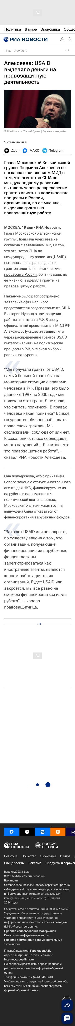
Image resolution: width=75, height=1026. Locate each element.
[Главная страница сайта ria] (25, 39)
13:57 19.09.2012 (15, 50)
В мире (65, 856)
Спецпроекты (14, 863)
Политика (11, 856)
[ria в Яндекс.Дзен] (27, 832)
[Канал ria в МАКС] (11, 832)
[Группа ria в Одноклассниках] (57, 832)
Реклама (35, 863)
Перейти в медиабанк (55, 131)
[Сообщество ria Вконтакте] (42, 832)
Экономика (48, 856)
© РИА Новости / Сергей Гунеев (22, 131)
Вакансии (11, 880)
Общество (29, 856)
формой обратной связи (21, 990)
